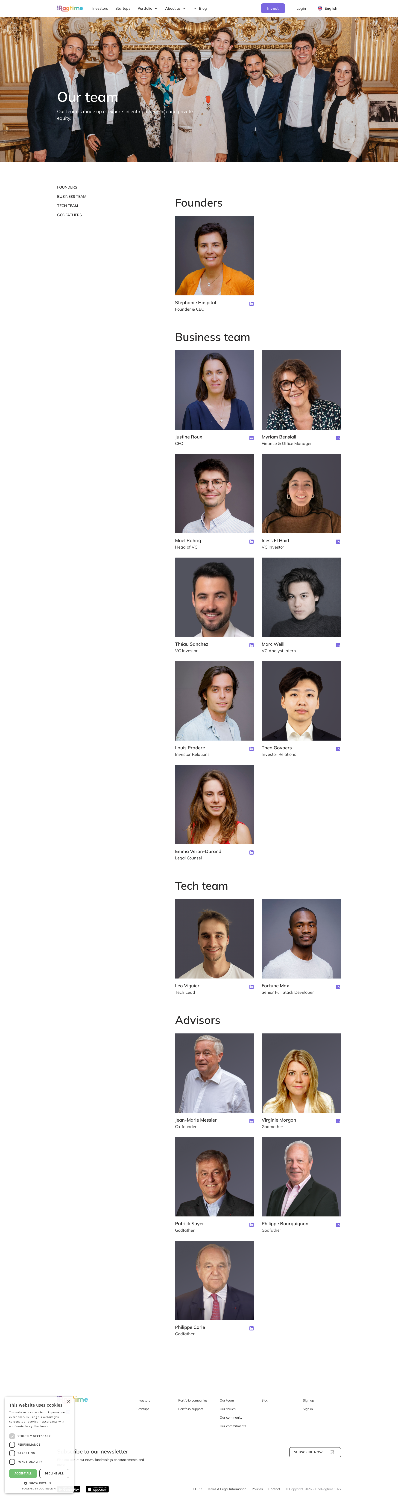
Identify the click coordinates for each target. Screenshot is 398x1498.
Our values (228, 1409)
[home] (70, 8)
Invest (273, 8)
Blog (264, 1400)
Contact (274, 1489)
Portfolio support (190, 1409)
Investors (100, 8)
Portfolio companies (193, 1400)
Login (301, 8)
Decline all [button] (54, 1473)
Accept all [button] (23, 1473)
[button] (147, 8)
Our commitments (233, 1426)
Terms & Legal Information (226, 1489)
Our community (231, 1417)
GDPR (197, 1489)
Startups (122, 8)
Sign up (308, 1400)
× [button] (68, 1401)
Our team (227, 1400)
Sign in (308, 1409)
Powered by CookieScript (39, 1488)
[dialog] (39, 1445)
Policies (257, 1489)
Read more (41, 1426)
